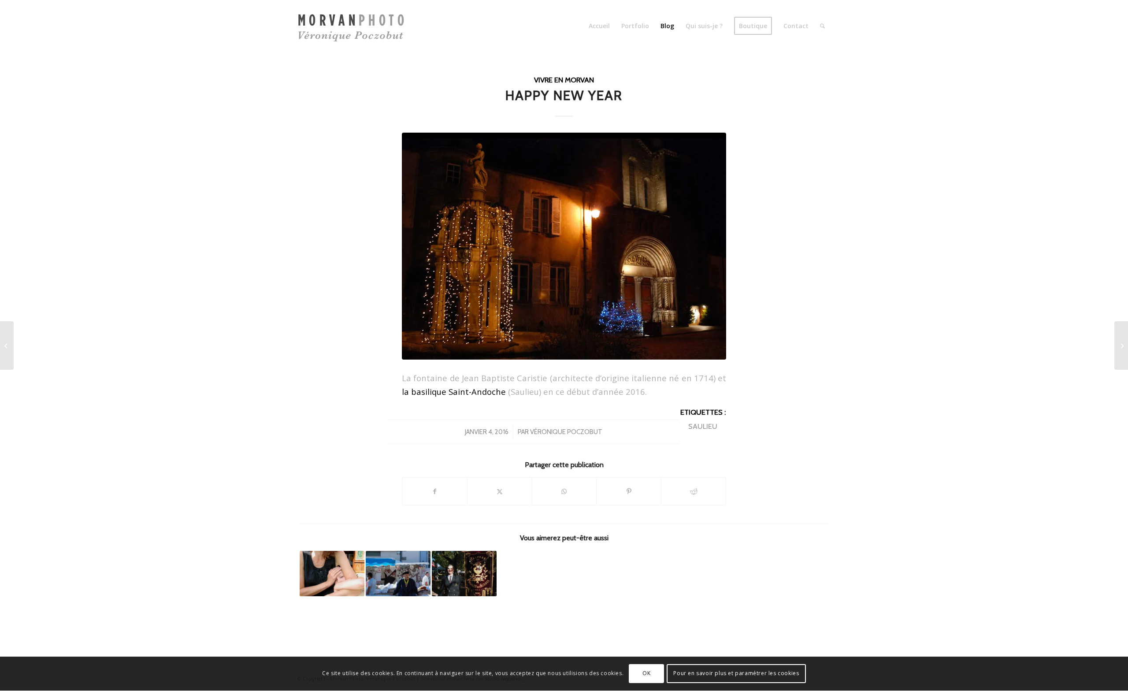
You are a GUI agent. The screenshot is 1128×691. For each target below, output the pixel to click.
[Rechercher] (822, 26)
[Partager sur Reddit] (693, 491)
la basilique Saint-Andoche (454, 391)
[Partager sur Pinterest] (629, 491)
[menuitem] (599, 26)
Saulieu (702, 426)
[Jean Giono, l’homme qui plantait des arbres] (7, 345)
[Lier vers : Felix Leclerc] (332, 573)
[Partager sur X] (500, 491)
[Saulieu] (564, 246)
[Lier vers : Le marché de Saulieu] (398, 573)
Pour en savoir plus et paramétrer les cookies (736, 673)
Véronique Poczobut (566, 432)
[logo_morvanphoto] (354, 26)
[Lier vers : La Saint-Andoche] (464, 573)
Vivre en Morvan (564, 79)
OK (646, 673)
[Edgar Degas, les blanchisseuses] (1121, 345)
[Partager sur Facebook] (434, 491)
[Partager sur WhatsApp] (564, 491)
